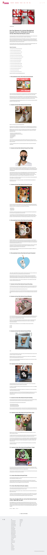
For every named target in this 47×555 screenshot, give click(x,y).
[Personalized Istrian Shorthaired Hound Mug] (23, 238)
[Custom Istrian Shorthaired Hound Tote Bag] (23, 381)
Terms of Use (12, 549)
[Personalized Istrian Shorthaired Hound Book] (23, 91)
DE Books (12, 539)
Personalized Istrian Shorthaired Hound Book (16, 48)
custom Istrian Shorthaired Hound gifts (30, 43)
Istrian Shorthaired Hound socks (32, 127)
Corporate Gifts (13, 542)
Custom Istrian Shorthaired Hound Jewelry (16, 71)
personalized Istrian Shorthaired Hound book (17, 100)
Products (21, 2)
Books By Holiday (13, 528)
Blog (30, 2)
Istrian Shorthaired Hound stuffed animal (15, 480)
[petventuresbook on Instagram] (4, 519)
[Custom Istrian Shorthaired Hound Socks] (23, 122)
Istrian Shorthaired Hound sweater (14, 405)
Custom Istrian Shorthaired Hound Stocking (16, 58)
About (24, 2)
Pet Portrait (12, 538)
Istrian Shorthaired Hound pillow (19, 359)
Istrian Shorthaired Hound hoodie (14, 406)
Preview (12, 544)
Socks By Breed (13, 529)
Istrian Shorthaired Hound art (20, 214)
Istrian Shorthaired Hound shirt (14, 404)
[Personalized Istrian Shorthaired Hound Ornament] (23, 271)
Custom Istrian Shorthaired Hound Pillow (15, 61)
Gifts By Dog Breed (13, 520)
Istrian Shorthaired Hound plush (14, 477)
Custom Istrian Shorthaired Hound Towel (16, 68)
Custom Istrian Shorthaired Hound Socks (15, 50)
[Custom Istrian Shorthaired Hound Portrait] (23, 202)
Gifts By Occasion (13, 523)
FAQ (11, 519)
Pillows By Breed (13, 534)
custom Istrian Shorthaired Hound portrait (30, 204)
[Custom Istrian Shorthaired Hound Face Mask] (23, 165)
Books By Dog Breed (13, 524)
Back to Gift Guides (24, 513)
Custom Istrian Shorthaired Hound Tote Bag (16, 63)
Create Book (12, 2)
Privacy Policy (12, 548)
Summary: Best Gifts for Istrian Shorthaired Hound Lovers (17, 73)
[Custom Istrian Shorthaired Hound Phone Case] (23, 430)
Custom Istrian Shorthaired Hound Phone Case (17, 66)
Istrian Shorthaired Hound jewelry (16, 488)
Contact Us (12, 547)
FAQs (27, 2)
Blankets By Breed (13, 533)
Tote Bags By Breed (13, 537)
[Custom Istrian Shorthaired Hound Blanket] (23, 314)
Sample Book (17, 2)
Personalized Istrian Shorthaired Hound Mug (16, 55)
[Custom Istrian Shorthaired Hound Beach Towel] (23, 465)
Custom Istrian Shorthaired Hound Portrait (15, 53)
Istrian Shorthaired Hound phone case (22, 436)
